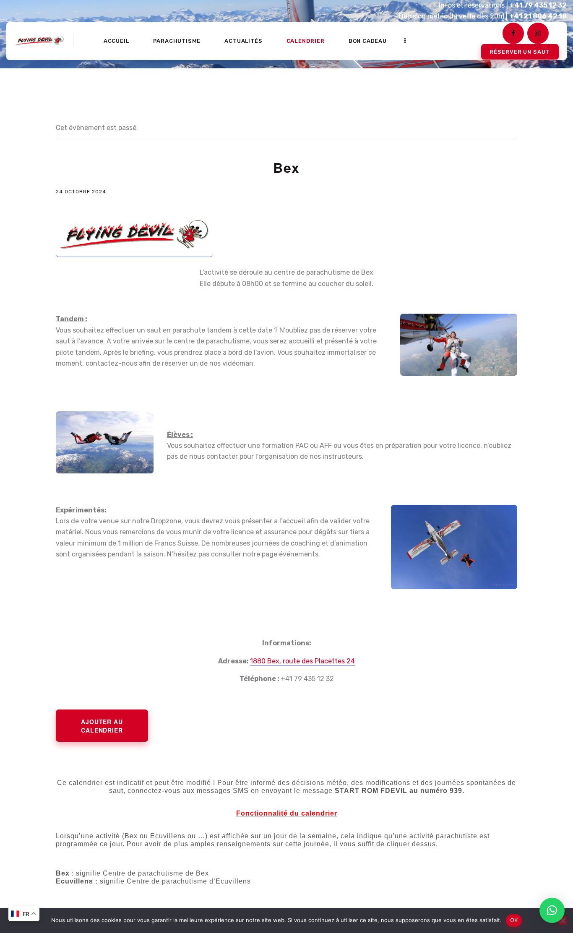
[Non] (562, 920)
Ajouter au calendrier (102, 725)
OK (514, 920)
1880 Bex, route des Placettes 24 (302, 661)
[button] (552, 910)
